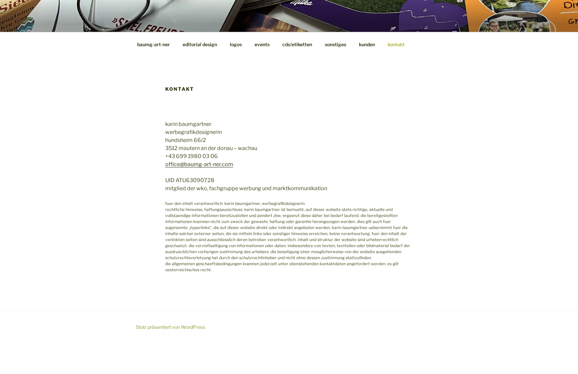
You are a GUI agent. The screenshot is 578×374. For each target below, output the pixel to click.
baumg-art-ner (153, 44)
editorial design (200, 44)
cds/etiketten (297, 44)
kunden (367, 44)
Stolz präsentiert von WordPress (170, 327)
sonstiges (335, 44)
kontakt (396, 44)
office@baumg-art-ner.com (199, 164)
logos (236, 44)
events (262, 44)
